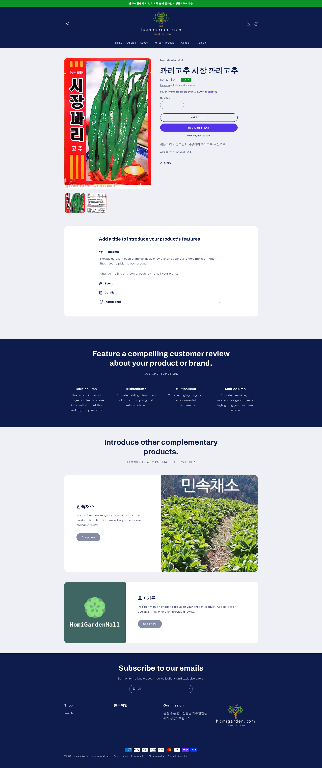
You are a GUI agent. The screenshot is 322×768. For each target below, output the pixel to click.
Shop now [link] (88, 537)
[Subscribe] (189, 689)
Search (68, 713)
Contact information (178, 756)
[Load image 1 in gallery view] (75, 203)
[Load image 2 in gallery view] (97, 203)
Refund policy (121, 756)
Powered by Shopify (100, 756)
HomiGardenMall (81, 756)
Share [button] (167, 163)
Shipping (165, 85)
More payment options (198, 136)
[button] (68, 24)
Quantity (165, 98)
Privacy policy (138, 756)
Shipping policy (156, 756)
